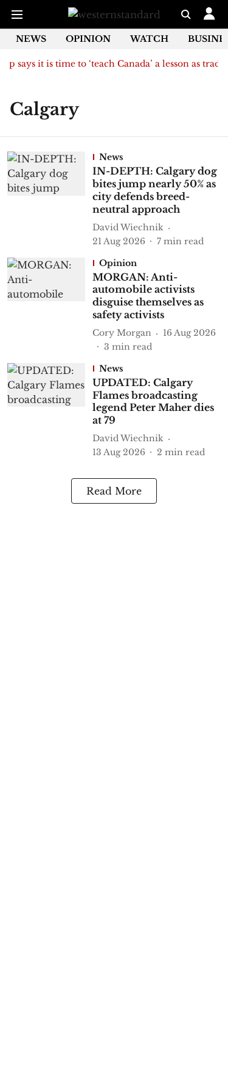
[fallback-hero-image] (49, 199)
